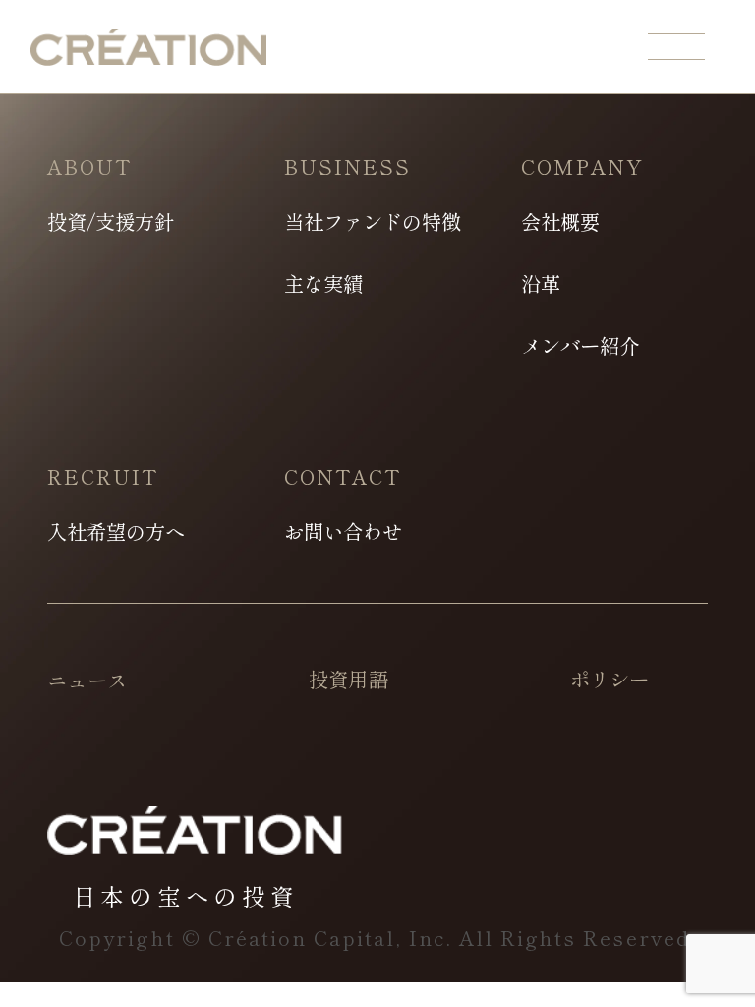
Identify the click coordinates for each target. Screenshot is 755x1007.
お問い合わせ (343, 531)
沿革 (540, 283)
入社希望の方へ (116, 531)
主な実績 (323, 283)
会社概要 (560, 221)
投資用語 (348, 678)
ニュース (87, 679)
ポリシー (610, 678)
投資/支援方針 (110, 221)
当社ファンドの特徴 (372, 221)
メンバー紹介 (580, 345)
